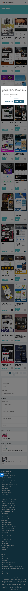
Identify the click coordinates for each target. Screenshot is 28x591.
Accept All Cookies (19, 101)
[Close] (25, 87)
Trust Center (16, 98)
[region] (14, 95)
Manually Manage (9, 101)
